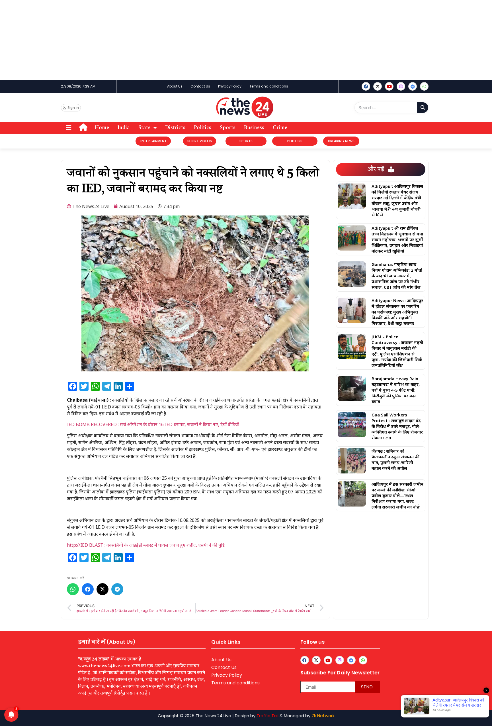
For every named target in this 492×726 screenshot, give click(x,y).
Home (102, 127)
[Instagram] (401, 86)
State (144, 127)
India (124, 127)
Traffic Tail (267, 716)
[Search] (422, 107)
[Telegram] (117, 589)
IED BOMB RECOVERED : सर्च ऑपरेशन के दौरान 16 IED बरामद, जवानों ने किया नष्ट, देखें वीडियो (153, 424)
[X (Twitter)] (102, 589)
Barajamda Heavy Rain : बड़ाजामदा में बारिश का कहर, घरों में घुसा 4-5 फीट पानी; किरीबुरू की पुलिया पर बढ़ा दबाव (396, 390)
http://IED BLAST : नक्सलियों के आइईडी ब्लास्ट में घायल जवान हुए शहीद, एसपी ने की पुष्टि (146, 545)
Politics (202, 127)
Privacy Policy (229, 86)
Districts (175, 127)
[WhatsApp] (73, 589)
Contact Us (200, 86)
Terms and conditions (268, 86)
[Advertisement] (171, 40)
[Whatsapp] (424, 86)
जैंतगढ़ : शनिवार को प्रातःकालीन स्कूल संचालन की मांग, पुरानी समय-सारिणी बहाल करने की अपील (395, 459)
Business (254, 127)
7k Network (323, 716)
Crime (280, 127)
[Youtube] (389, 86)
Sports (227, 127)
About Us (175, 86)
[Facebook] (366, 86)
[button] (68, 128)
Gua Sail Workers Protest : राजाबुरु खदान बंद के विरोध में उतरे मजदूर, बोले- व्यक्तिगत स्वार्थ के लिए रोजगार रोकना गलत (397, 426)
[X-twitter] (377, 86)
